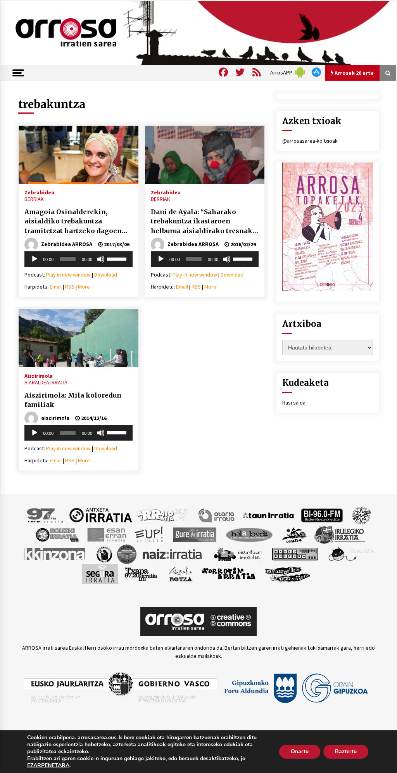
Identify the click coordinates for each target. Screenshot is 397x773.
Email (56, 286)
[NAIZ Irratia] (173, 553)
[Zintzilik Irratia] (288, 573)
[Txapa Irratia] (140, 573)
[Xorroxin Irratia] (228, 573)
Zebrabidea (39, 192)
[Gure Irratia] (194, 534)
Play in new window (68, 274)
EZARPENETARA (48, 765)
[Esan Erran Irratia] (106, 534)
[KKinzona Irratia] (55, 553)
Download (105, 274)
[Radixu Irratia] (351, 553)
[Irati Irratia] (295, 534)
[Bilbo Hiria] (322, 514)
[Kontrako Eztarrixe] (103, 553)
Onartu (300, 751)
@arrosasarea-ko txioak (310, 140)
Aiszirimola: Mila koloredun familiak (72, 400)
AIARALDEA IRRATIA (45, 382)
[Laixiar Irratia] (126, 553)
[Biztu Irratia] (361, 514)
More (84, 286)
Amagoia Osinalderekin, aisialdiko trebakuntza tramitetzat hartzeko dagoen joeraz (73, 222)
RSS (69, 286)
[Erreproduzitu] (34, 259)
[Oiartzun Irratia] (237, 553)
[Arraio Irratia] (163, 514)
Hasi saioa (294, 402)
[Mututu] (101, 259)
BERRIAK (34, 198)
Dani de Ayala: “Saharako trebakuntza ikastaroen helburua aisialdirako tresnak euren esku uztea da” (201, 222)
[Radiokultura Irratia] (295, 553)
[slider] (118, 258)
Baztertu (346, 751)
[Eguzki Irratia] (56, 534)
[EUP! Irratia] (149, 534)
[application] (78, 259)
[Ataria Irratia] (217, 514)
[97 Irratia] (45, 514)
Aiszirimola (38, 375)
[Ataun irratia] (268, 514)
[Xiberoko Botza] (180, 573)
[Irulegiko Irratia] (339, 534)
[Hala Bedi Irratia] (249, 534)
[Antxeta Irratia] (100, 514)
